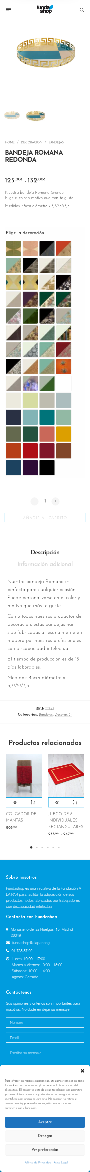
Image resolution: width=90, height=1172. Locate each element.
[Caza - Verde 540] (47, 299)
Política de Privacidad (37, 1162)
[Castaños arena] (47, 282)
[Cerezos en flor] (64, 282)
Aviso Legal (61, 1162)
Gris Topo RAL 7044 (47, 400)
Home (10, 142)
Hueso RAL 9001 (13, 400)
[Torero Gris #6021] (30, 383)
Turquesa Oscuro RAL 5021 (47, 417)
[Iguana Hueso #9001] (47, 333)
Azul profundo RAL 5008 (13, 417)
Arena (30, 400)
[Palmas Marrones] (30, 366)
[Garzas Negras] (47, 316)
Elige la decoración (18, 233)
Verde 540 (30, 434)
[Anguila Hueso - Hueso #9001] (64, 265)
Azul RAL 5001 (13, 468)
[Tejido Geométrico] (13, 383)
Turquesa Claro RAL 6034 (30, 417)
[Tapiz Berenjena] (30, 299)
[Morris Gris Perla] (13, 350)
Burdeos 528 (47, 451)
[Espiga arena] (13, 299)
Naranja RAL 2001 (13, 451)
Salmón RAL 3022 (47, 434)
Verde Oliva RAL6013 (13, 434)
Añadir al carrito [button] (33, 802)
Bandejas (56, 142)
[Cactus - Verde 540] (64, 299)
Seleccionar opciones (75, 802)
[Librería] (64, 333)
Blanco (64, 383)
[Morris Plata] (30, 350)
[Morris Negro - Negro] (13, 366)
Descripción (45, 553)
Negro (47, 468)
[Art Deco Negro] (30, 282)
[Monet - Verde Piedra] (13, 265)
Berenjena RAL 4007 (30, 468)
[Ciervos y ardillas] (13, 316)
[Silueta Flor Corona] (64, 366)
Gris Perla (64, 400)
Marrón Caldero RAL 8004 (64, 451)
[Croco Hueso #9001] (13, 333)
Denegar (45, 1136)
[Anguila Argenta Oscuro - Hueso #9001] (47, 265)
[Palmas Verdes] (47, 366)
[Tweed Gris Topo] (47, 383)
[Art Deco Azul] (13, 282)
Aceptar (45, 1122)
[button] (82, 1071)
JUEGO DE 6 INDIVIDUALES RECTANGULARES (65, 820)
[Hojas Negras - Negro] (47, 248)
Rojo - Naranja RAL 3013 (30, 451)
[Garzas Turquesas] (64, 316)
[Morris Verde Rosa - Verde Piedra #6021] (47, 350)
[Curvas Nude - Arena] (30, 248)
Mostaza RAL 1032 (64, 434)
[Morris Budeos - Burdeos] (64, 350)
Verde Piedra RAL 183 (64, 417)
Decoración (31, 142)
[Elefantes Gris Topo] (30, 333)
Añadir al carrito (45, 518)
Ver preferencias (45, 1150)
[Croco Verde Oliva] (30, 316)
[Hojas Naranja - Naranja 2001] (64, 248)
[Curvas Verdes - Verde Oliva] (13, 248)
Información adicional (45, 565)
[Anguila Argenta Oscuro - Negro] (30, 265)
